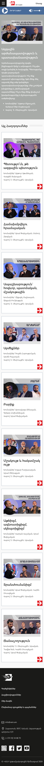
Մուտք (39, 3)
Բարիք (9, 404)
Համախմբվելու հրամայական (15, 226)
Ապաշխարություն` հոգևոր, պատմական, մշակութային (20, 288)
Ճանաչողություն (17, 640)
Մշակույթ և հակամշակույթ (22, 462)
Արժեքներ (11, 348)
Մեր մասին (6, 701)
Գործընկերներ (8, 688)
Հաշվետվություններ (11, 694)
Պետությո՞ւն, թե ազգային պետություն (21, 166)
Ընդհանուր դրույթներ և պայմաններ (18, 707)
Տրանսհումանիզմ (17, 584)
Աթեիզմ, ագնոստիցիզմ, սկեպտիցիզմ (15, 524)
